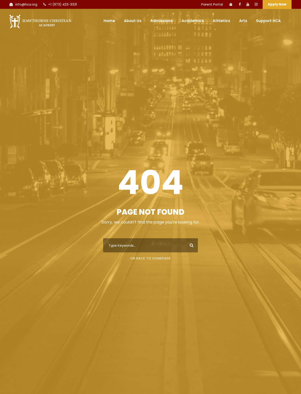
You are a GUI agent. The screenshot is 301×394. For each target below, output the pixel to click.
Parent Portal (212, 4)
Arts (243, 20)
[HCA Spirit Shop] (230, 4)
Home (109, 20)
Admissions (161, 20)
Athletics (221, 20)
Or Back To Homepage (150, 258)
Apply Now (277, 4)
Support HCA (268, 20)
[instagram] (256, 4)
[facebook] (240, 4)
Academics (193, 20)
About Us (132, 20)
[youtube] (247, 4)
